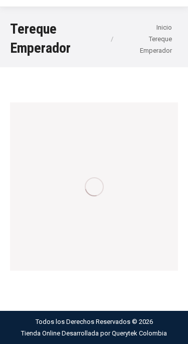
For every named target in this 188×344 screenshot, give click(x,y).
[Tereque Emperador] (94, 186)
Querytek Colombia (139, 333)
